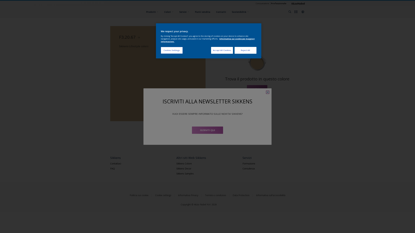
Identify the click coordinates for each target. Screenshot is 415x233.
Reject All (245, 50)
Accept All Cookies (222, 50)
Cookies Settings (172, 50)
